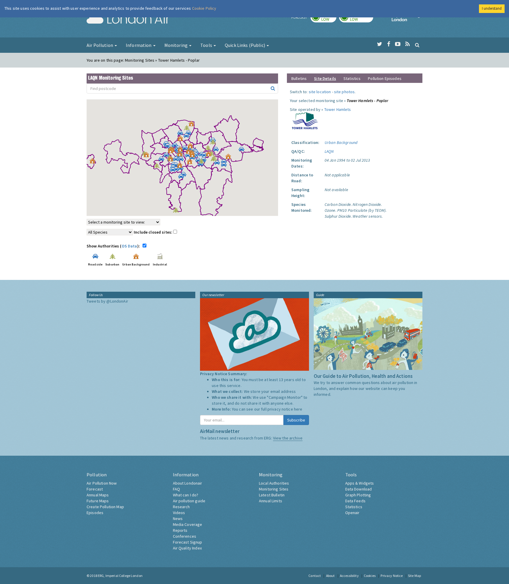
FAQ (176, 489)
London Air (128, 19)
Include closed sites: (153, 232)
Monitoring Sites (273, 489)
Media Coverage (187, 524)
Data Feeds (355, 500)
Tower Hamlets (337, 109)
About (330, 575)
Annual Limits (270, 500)
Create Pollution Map (105, 506)
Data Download (358, 489)
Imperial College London (407, 19)
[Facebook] (389, 44)
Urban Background (341, 142)
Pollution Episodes (384, 78)
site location (320, 91)
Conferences (184, 536)
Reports (180, 530)
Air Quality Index (187, 548)
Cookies (370, 575)
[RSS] (407, 44)
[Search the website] (417, 45)
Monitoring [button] (176, 45)
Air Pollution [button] (100, 45)
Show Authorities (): (114, 246)
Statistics (352, 78)
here (298, 409)
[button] (193, 125)
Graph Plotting (358, 495)
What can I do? (186, 495)
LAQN (329, 151)
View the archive (288, 438)
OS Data (129, 246)
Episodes (95, 512)
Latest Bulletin (272, 495)
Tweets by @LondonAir (107, 301)
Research (181, 506)
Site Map (414, 575)
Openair (352, 512)
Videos (179, 512)
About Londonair (187, 483)
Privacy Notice (392, 575)
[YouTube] (398, 44)
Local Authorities (274, 483)
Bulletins (299, 78)
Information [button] (139, 45)
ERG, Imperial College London (120, 575)
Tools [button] (206, 45)
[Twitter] (379, 44)
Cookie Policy (204, 8)
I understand (492, 8)
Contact (314, 575)
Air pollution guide (189, 500)
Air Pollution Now (102, 483)
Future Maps (98, 500)
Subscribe (296, 420)
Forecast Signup (187, 542)
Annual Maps (98, 495)
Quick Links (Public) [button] (245, 45)
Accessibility (349, 575)
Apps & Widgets (359, 483)
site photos (344, 91)
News (178, 518)
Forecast (95, 489)
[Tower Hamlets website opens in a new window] (305, 120)
